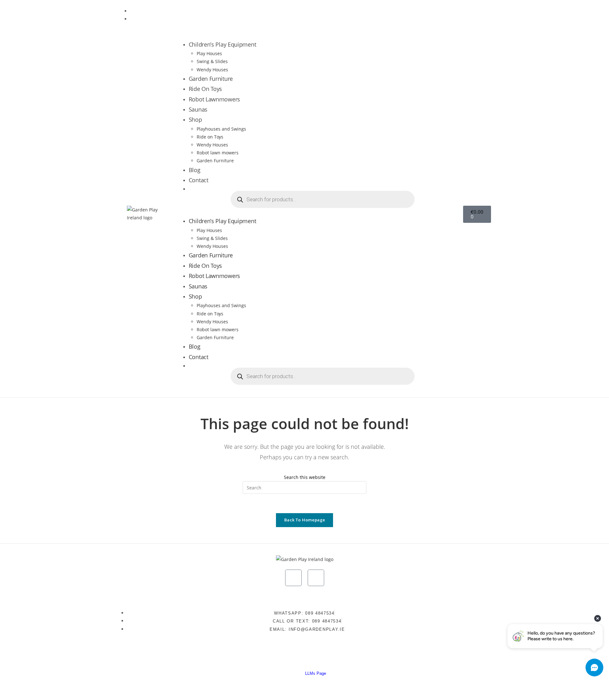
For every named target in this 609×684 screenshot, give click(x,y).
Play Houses (209, 53)
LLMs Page (315, 673)
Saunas (198, 109)
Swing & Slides (212, 61)
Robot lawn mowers (218, 153)
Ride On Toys (205, 89)
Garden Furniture (211, 78)
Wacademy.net (355, 659)
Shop (195, 119)
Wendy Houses (212, 70)
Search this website (304, 477)
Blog (194, 170)
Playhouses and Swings (221, 129)
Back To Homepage (304, 520)
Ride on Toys (210, 137)
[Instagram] (459, 14)
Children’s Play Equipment (222, 44)
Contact (198, 180)
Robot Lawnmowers (214, 99)
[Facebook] (477, 14)
